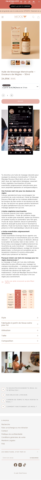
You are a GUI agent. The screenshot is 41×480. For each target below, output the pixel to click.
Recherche (5, 424)
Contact (4, 431)
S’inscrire (34, 458)
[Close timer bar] (39, 1)
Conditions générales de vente (13, 437)
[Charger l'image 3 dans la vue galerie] (23, 62)
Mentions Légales (8, 440)
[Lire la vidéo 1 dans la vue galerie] (28, 62)
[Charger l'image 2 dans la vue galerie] (18, 62)
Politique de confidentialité (11, 434)
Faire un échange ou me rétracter (14, 428)
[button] (33, 17)
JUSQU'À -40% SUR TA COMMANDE (20, 6)
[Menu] (2, 17)
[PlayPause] (4, 169)
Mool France (23, 473)
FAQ (3, 444)
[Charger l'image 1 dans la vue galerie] (13, 62)
